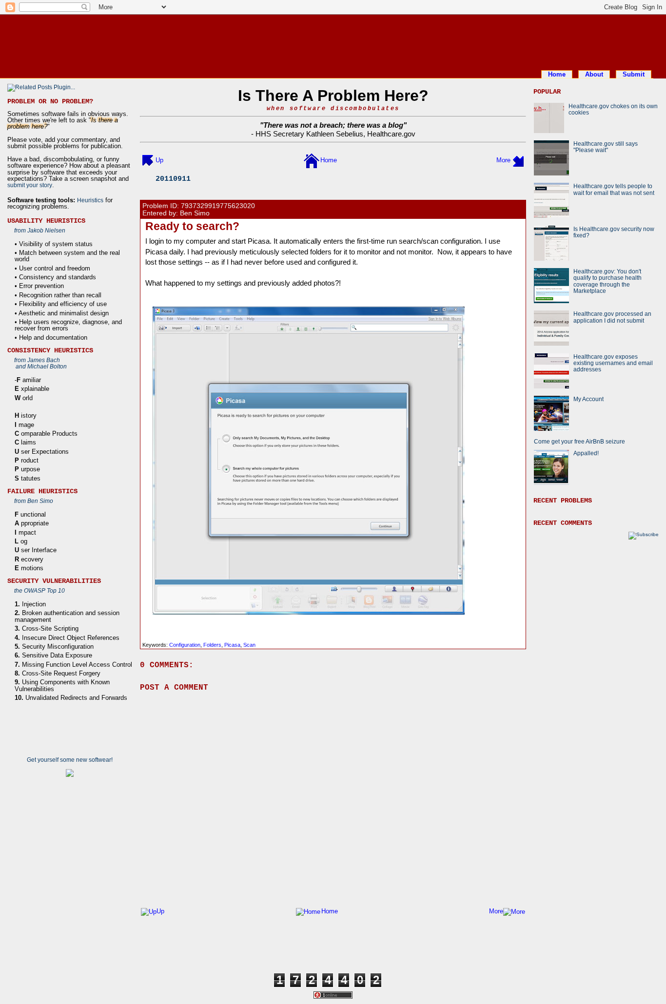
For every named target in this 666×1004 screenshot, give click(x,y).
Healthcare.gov (391, 134)
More (503, 160)
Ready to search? (192, 226)
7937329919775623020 (218, 206)
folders (212, 645)
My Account (588, 399)
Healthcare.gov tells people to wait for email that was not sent (613, 189)
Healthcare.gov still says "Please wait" (605, 146)
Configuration (184, 645)
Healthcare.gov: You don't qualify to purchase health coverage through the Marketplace (607, 281)
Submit (634, 74)
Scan (249, 645)
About (594, 74)
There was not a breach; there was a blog (333, 125)
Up (159, 160)
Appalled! (586, 453)
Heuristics (90, 200)
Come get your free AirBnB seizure (579, 441)
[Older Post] (518, 160)
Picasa (232, 645)
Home (557, 74)
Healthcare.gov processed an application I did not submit (612, 316)
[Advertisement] (333, 40)
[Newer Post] (148, 160)
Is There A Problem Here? (333, 95)
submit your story (29, 185)
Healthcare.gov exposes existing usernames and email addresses (613, 363)
